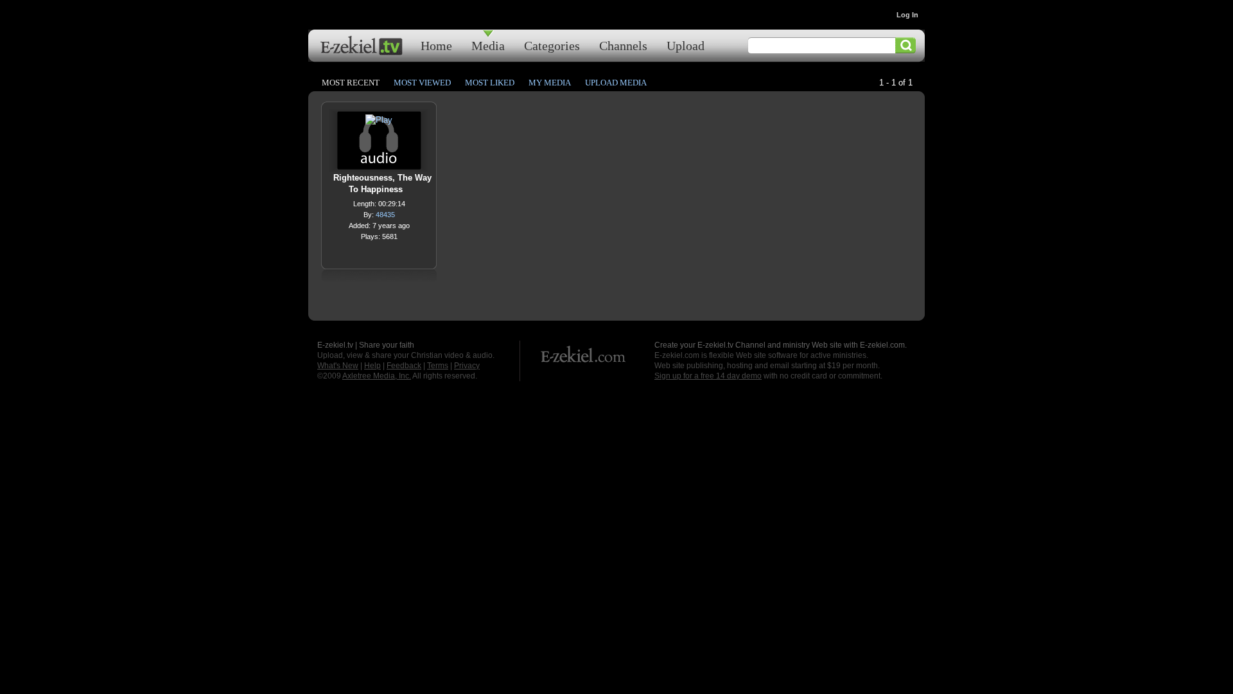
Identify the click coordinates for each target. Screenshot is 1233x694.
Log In (907, 15)
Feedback (404, 365)
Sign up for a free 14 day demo (708, 375)
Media (488, 45)
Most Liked (489, 82)
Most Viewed (422, 82)
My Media (550, 82)
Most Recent (351, 82)
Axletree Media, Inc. (376, 375)
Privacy (467, 365)
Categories (552, 45)
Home (436, 45)
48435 (385, 214)
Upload (685, 45)
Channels (623, 45)
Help (372, 365)
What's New (337, 365)
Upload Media (616, 82)
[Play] (378, 123)
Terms (437, 365)
